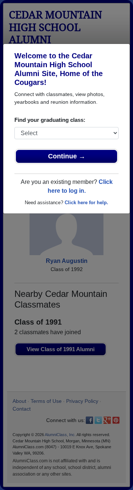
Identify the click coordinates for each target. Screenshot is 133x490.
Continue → (66, 156)
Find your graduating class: (49, 120)
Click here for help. (86, 202)
